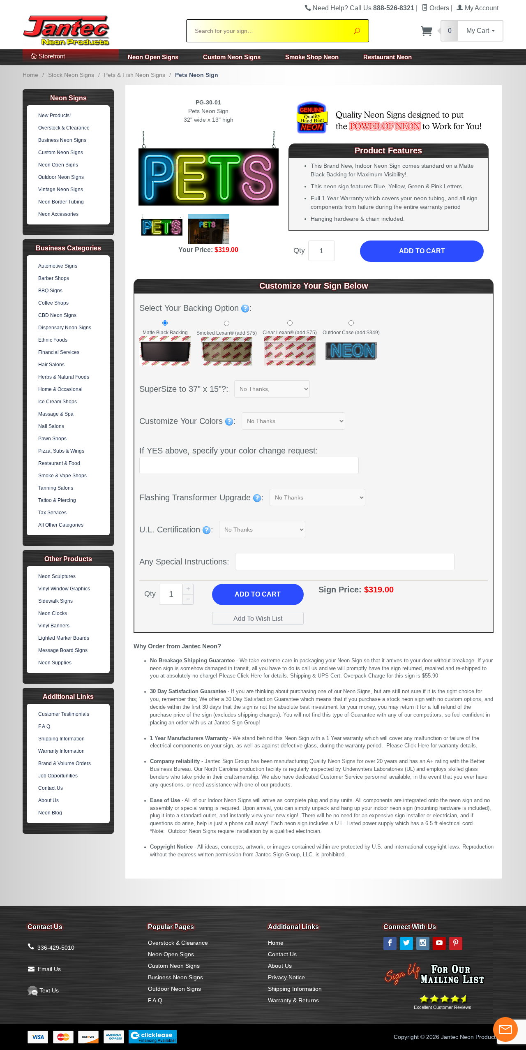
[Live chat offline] (505, 1029)
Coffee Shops (53, 303)
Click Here (249, 676)
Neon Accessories (58, 214)
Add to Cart (422, 250)
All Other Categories (60, 525)
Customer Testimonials (63, 714)
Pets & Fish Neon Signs (134, 75)
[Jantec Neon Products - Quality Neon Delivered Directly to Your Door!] (99, 29)
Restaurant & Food (59, 463)
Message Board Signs (63, 650)
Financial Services (58, 352)
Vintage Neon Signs (60, 189)
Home (30, 75)
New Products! (54, 115)
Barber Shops (53, 278)
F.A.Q (155, 1000)
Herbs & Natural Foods (63, 377)
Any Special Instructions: (184, 561)
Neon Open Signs (153, 56)
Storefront (51, 56)
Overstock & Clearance (64, 128)
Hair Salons (51, 365)
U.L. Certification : (176, 529)
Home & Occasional (60, 389)
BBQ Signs (50, 291)
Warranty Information (61, 751)
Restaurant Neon (387, 56)
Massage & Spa (56, 414)
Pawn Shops (52, 439)
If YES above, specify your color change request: (228, 450)
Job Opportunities (58, 776)
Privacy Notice (286, 977)
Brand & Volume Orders (64, 763)
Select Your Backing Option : (195, 307)
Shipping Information (61, 739)
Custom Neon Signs (232, 56)
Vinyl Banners (53, 626)
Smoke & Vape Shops (62, 476)
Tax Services (52, 513)
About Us (48, 800)
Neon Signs (68, 98)
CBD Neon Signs (57, 315)
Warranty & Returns (293, 1000)
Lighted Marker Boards (63, 638)
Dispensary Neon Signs (64, 328)
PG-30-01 (208, 102)
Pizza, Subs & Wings (61, 451)
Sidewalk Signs (55, 601)
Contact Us (50, 788)
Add (258, 594)
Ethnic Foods (52, 340)
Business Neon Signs (62, 140)
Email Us (49, 969)
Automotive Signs (57, 266)
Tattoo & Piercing (57, 500)
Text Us (48, 990)
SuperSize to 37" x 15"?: (183, 388)
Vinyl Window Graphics (64, 589)
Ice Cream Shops (57, 402)
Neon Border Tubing (61, 202)
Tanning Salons (55, 488)
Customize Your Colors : (187, 421)
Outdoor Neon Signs (61, 177)
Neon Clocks (52, 613)
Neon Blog (50, 813)
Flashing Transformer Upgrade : (201, 497)
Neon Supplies (55, 663)
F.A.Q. (44, 726)
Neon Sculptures (57, 576)
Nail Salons (51, 426)
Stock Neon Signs (71, 75)
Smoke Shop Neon (312, 56)
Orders (438, 8)
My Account (480, 8)
